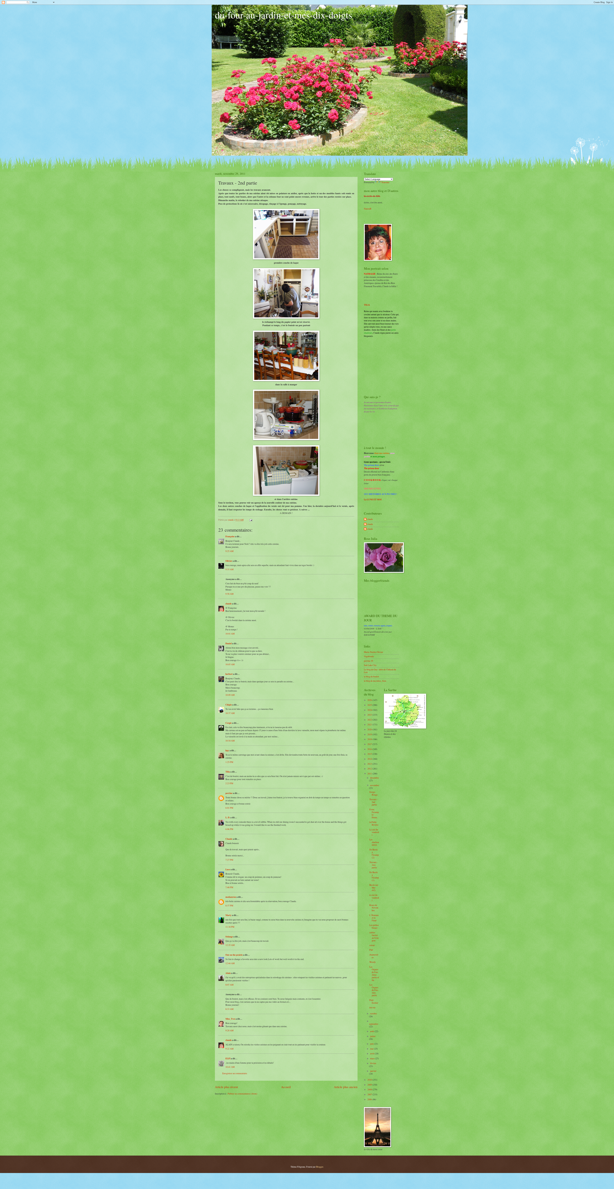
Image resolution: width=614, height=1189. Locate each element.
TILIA (367, 304)
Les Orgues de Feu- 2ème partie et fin (374, 973)
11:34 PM (229, 926)
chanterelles (373, 956)
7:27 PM (229, 859)
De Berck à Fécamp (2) (374, 853)
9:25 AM (229, 551)
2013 (369, 763)
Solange (229, 936)
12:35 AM (230, 945)
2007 (369, 1094)
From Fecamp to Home (374, 813)
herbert (229, 674)
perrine (228, 793)
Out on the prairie (234, 954)
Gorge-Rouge (373, 793)
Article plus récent (226, 1087)
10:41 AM (230, 1066)
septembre (373, 1023)
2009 (369, 1084)
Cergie (228, 723)
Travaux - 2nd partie (373, 802)
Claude (228, 838)
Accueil (286, 1087)
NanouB (367, 208)
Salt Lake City (370, 665)
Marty (228, 915)
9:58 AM (229, 593)
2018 (369, 739)
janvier (373, 1070)
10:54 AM (230, 740)
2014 (369, 758)
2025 (369, 704)
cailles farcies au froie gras (374, 936)
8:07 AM (229, 984)
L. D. (227, 817)
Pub (371, 949)
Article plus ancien (346, 1087)
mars (372, 1058)
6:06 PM (229, 829)
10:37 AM (230, 713)
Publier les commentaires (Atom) (242, 1093)
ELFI (227, 1058)
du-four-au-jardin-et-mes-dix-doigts (283, 14)
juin (372, 1043)
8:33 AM (229, 1009)
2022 (369, 719)
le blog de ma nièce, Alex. (375, 680)
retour (372, 945)
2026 (369, 700)
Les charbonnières (374, 842)
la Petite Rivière (373, 823)
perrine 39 (368, 660)
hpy (227, 750)
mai (372, 1048)
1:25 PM (229, 762)
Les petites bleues (374, 926)
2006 (369, 1099)
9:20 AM (229, 1030)
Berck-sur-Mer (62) (374, 887)
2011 (369, 773)
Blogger (319, 1166)
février (373, 1063)
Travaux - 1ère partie (373, 865)
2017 (369, 744)
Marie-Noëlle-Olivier (373, 652)
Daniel (228, 643)
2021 (369, 724)
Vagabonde (369, 656)
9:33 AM (229, 569)
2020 (369, 729)
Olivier (228, 561)
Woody (372, 961)
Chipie (228, 704)
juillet (372, 1036)
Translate (385, 182)
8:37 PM (229, 905)
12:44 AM (230, 963)
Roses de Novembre (373, 908)
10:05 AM (230, 664)
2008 (369, 1089)
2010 (369, 1079)
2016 (369, 749)
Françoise (230, 536)
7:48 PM (229, 887)
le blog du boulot (371, 676)
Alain (228, 973)
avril (372, 1053)
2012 (369, 768)
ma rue (372, 1007)
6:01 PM (229, 807)
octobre (373, 1013)
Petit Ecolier (373, 1001)
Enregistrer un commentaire (234, 1073)
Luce (227, 869)
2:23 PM (229, 783)
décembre (374, 777)
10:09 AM (230, 694)
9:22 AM (229, 1048)
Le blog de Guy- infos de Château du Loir (380, 671)
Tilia (227, 771)
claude (228, 603)
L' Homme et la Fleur (374, 918)
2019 (369, 734)
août (372, 1031)
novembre (374, 785)
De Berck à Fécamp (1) (374, 876)
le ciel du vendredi (374, 897)
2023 (369, 714)
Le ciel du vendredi (374, 832)
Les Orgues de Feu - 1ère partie (374, 990)
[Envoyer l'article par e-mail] (250, 519)
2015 (369, 753)
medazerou (230, 897)
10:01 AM (230, 633)
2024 (369, 709)
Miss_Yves (230, 1018)
